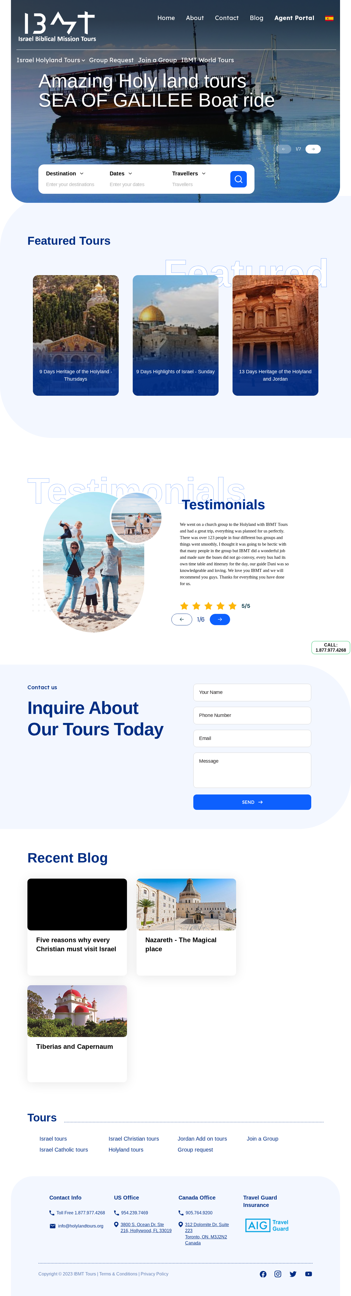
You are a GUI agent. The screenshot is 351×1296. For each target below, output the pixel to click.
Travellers (185, 173)
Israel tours (53, 1139)
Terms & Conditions (118, 1274)
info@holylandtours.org (80, 1226)
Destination (61, 173)
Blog (257, 18)
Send (248, 802)
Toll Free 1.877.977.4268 (80, 1212)
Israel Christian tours (134, 1139)
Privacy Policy (154, 1274)
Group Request (111, 60)
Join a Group (157, 60)
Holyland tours (126, 1150)
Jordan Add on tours (202, 1139)
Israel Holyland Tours (48, 60)
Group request (195, 1150)
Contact (227, 18)
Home (166, 18)
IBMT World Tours (207, 60)
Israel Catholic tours (63, 1150)
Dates (117, 173)
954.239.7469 (134, 1212)
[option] (175, 101)
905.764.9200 (199, 1212)
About (195, 18)
